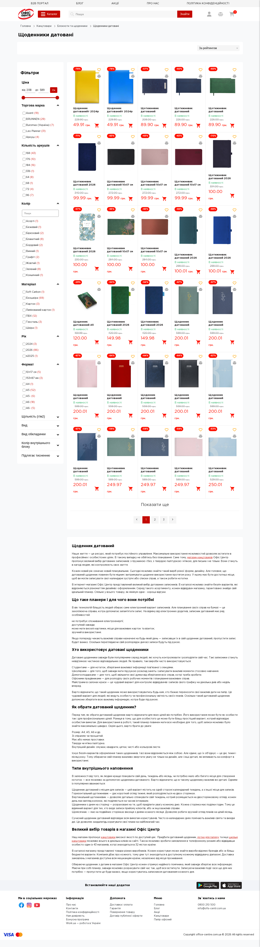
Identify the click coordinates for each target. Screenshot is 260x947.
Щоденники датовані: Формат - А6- (40, 408)
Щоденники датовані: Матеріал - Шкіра (35, 328)
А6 (40, 402)
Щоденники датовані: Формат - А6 (40, 402)
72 (36, 189)
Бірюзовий (40, 233)
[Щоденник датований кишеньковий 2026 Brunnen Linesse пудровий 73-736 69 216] (87, 373)
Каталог (52, 14)
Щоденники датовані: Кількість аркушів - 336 (36, 171)
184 (36, 165)
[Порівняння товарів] (220, 14)
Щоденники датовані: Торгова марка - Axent (40, 113)
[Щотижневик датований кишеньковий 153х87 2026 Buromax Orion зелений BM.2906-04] (223, 86)
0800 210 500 (206, 905)
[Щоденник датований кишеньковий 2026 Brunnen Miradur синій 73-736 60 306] (155, 373)
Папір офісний (163, 920)
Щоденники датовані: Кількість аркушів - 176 (36, 159)
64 (36, 177)
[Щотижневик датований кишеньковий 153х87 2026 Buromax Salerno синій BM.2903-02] (155, 86)
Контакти (72, 908)
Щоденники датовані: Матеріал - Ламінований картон (36, 310)
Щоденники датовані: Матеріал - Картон (35, 304)
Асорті (40, 221)
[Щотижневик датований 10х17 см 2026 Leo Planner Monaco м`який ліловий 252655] (155, 157)
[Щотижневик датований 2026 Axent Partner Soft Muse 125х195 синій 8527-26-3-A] (155, 300)
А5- (40, 396)
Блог (157, 908)
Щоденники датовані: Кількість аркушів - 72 (36, 189)
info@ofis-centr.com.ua (212, 908)
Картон (35, 304)
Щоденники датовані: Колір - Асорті (40, 221)
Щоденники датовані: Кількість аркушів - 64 (36, 177)
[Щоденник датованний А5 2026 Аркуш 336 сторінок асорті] (87, 300)
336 (36, 171)
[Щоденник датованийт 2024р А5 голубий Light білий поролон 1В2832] (121, 86)
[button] (137, 519)
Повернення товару (122, 912)
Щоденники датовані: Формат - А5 (40, 390)
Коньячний (40, 275)
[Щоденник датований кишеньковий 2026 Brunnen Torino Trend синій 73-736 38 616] (87, 446)
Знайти (184, 14)
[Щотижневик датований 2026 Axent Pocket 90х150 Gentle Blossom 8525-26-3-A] (87, 227)
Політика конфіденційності (82, 912)
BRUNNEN (40, 119)
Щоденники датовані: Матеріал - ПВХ (35, 316)
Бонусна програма (77, 920)
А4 (40, 384)
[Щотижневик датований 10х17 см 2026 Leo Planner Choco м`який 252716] (155, 227)
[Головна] (26, 14)
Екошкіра (35, 298)
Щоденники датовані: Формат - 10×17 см (40, 372)
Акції (157, 912)
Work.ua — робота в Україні (83, 923)
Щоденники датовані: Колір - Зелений (40, 269)
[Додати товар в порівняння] (99, 76)
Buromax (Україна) (40, 125)
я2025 (38, 356)
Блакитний (40, 239)
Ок (53, 90)
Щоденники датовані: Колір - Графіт (40, 257)
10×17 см (40, 372)
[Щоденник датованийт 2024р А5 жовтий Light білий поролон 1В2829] (87, 86)
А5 (40, 390)
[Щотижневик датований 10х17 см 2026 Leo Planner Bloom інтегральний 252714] (121, 227)
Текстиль (35, 322)
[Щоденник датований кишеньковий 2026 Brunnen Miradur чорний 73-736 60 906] (189, 373)
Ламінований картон (38, 310)
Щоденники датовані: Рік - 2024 (38, 344)
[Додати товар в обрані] (99, 70)
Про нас (71, 905)
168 (36, 153)
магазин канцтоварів (200, 557)
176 (36, 159)
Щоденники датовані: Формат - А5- (40, 396)
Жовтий (40, 263)
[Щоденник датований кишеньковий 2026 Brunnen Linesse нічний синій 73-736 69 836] (223, 300)
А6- (40, 408)
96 (36, 195)
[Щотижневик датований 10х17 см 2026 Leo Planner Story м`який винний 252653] (189, 157)
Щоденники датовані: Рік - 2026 (38, 350)
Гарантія (115, 908)
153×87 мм (40, 378)
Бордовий (40, 245)
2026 (38, 350)
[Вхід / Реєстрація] (209, 14)
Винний (40, 251)
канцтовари (108, 837)
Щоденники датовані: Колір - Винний (40, 251)
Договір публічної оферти (126, 916)
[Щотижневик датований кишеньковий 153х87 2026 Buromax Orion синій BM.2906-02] (189, 86)
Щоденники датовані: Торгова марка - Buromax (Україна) (40, 125)
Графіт (40, 257)
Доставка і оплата (121, 905)
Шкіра (35, 328)
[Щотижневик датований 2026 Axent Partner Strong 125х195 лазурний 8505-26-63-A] (189, 230)
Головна (159, 905)
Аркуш (40, 137)
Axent (40, 113)
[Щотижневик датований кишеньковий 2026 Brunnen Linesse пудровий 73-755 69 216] (189, 446)
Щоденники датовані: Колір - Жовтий (40, 263)
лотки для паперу (208, 837)
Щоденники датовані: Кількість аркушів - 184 (36, 165)
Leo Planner (40, 131)
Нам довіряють (75, 916)
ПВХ (35, 316)
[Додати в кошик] (97, 125)
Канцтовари (161, 916)
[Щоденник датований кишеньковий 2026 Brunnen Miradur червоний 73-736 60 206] (121, 373)
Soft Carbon (36, 292)
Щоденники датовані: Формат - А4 (40, 384)
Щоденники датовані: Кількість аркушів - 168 (36, 153)
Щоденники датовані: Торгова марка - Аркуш (40, 137)
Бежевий (40, 227)
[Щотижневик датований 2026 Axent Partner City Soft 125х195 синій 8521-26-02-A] (87, 157)
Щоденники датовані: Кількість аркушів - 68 (36, 183)
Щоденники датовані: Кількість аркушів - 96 (36, 195)
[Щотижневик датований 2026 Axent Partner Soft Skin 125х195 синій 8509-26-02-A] (223, 153)
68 (36, 183)
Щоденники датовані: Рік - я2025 (38, 356)
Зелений (40, 269)
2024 (38, 344)
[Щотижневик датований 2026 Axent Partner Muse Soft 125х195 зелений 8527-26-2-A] (121, 300)
